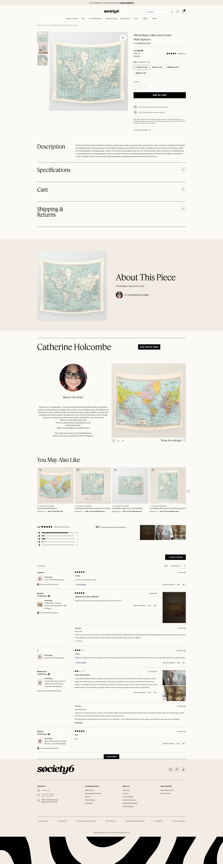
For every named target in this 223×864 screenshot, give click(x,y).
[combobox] (156, 11)
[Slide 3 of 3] (42, 60)
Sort (166, 566)
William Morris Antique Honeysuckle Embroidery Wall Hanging (56, 605)
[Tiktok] (183, 769)
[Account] (172, 12)
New (83, 18)
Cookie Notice (62, 821)
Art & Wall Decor (95, 18)
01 (114, 440)
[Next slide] (188, 491)
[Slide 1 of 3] (42, 37)
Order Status (90, 800)
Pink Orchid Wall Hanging (54, 579)
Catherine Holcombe (143, 43)
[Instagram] (170, 769)
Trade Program (128, 806)
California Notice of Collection (86, 821)
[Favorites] (177, 12)
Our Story (126, 790)
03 (123, 440)
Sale (145, 18)
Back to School (72, 18)
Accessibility (158, 821)
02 (118, 440)
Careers (126, 793)
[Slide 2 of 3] (42, 48)
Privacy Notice (43, 821)
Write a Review (178, 558)
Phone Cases (125, 18)
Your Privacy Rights (178, 821)
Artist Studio (165, 793)
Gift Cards (89, 803)
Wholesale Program (130, 803)
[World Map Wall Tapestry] (149, 400)
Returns (88, 797)
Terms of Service (111, 821)
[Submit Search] (146, 12)
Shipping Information (93, 793)
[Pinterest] (177, 769)
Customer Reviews (129, 800)
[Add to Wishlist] (40, 469)
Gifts (136, 18)
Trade (154, 18)
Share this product (141, 130)
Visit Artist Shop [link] (149, 346)
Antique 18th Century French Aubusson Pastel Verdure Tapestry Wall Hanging (55, 683)
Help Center (89, 790)
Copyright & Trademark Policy (135, 821)
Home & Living (111, 18)
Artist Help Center (167, 790)
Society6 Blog (128, 797)
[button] (176, 53)
